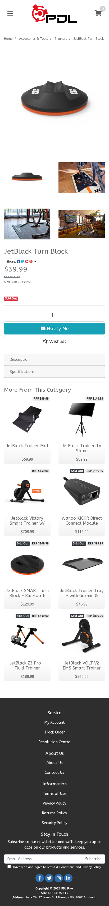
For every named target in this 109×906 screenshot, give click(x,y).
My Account (54, 722)
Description (20, 359)
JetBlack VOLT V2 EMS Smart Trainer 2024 (82, 668)
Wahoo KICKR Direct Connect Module (82, 521)
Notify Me (57, 328)
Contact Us (54, 772)
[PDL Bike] (54, 13)
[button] (54, 341)
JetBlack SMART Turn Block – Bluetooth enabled (27, 595)
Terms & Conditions (61, 867)
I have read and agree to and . (56, 867)
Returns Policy (54, 813)
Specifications (22, 372)
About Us (55, 763)
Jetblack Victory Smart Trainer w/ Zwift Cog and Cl (27, 523)
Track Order (54, 732)
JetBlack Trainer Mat (27, 446)
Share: (11, 261)
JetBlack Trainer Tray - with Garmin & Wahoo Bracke (81, 595)
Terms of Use (54, 793)
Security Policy (54, 823)
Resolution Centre (54, 742)
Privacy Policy (54, 803)
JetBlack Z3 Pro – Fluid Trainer (27, 666)
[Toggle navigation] (10, 13)
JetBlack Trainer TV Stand (81, 448)
